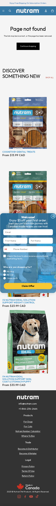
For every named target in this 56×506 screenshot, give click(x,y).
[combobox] (7, 249)
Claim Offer (28, 286)
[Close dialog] (53, 216)
